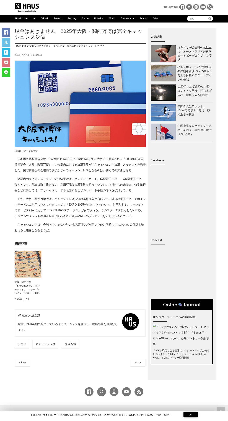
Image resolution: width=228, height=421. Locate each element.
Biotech (58, 18)
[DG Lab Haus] (27, 7)
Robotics (98, 18)
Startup (143, 18)
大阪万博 (70, 344)
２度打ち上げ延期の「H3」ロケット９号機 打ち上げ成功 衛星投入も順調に (195, 90)
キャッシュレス (45, 344)
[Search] (210, 18)
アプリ (22, 344)
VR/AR (44, 18)
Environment (127, 18)
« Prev (22, 362)
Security (72, 18)
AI (34, 18)
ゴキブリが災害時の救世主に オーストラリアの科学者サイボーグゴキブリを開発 (194, 53)
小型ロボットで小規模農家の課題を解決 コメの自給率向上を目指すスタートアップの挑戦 (194, 73)
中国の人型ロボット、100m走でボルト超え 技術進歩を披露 (193, 110)
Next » (137, 362)
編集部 (35, 315)
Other (156, 18)
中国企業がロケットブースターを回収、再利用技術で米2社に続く (194, 130)
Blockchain (21, 18)
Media (112, 18)
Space (85, 18)
